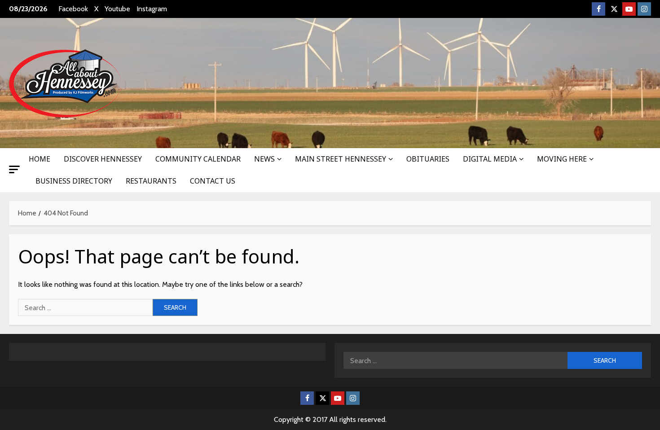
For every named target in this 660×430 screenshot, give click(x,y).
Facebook (73, 8)
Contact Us (212, 181)
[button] (14, 169)
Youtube (117, 8)
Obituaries (427, 159)
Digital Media (490, 159)
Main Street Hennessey (340, 159)
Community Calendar (198, 159)
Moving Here (562, 159)
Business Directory (73, 181)
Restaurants (151, 181)
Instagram (151, 8)
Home (39, 159)
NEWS (264, 159)
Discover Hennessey (103, 159)
